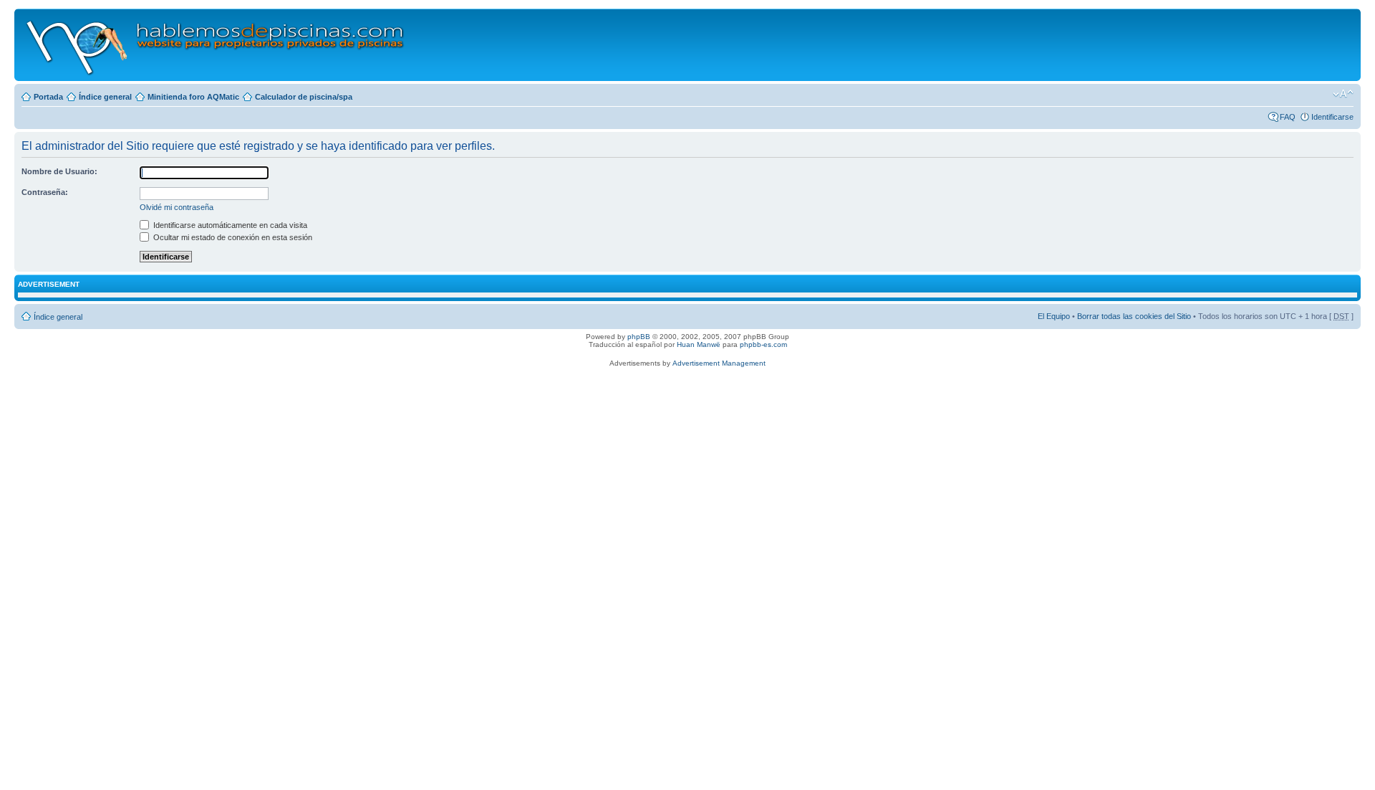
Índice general (105, 96)
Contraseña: (44, 192)
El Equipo (1054, 316)
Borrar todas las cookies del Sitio (1134, 316)
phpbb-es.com (763, 344)
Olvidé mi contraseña (176, 207)
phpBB (638, 337)
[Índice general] (216, 44)
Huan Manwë (698, 344)
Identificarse (1332, 117)
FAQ (1288, 117)
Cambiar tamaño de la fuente (1343, 93)
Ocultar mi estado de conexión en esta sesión (231, 237)
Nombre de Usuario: (59, 171)
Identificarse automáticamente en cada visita (229, 225)
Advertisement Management (719, 363)
